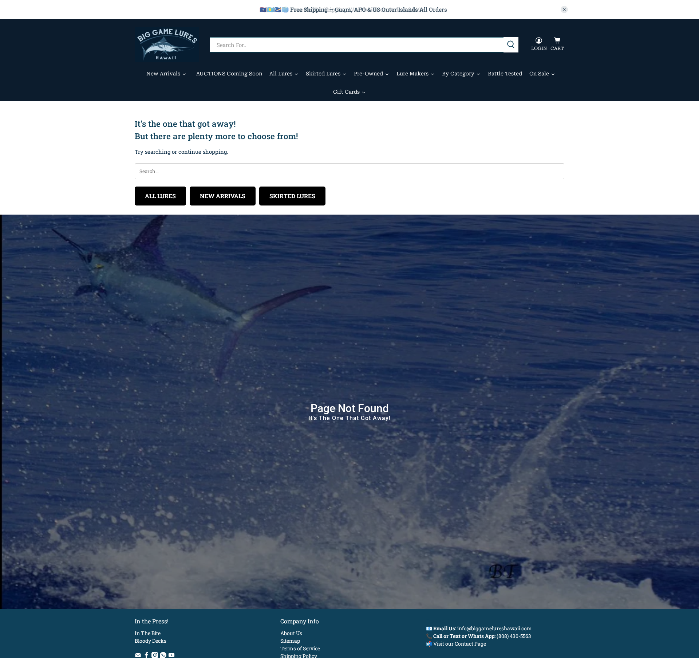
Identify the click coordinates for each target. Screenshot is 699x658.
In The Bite (148, 633)
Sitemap (290, 640)
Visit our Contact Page (459, 643)
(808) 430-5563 (514, 635)
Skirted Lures (292, 196)
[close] (564, 9)
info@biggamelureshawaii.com (494, 628)
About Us (291, 633)
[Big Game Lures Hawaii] (167, 44)
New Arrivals (222, 196)
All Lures (160, 196)
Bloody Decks (150, 640)
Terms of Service (300, 648)
